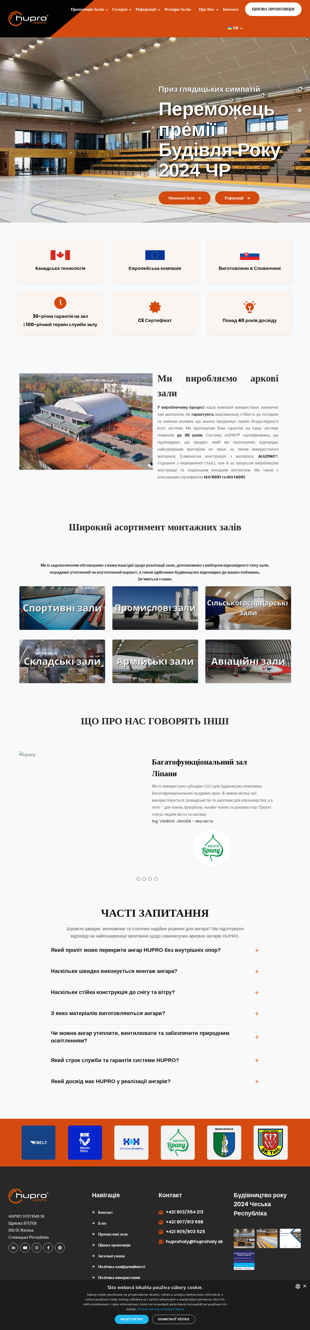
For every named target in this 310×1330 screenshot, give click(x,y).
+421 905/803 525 (185, 1227)
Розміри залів (177, 9)
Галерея (119, 9)
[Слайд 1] (138, 874)
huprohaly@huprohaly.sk (194, 1237)
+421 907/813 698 (184, 1217)
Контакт (231, 9)
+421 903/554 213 (184, 1207)
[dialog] (155, 1305)
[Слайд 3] (150, 874)
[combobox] (297, 1286)
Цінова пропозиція (114, 1240)
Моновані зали (181, 193)
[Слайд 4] (155, 874)
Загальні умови (111, 1251)
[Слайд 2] (144, 874)
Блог (102, 1218)
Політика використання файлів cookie (119, 1276)
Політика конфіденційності (121, 1262)
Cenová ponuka (271, 9)
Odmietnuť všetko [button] (173, 1319)
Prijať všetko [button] (131, 1319)
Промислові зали (113, 1229)
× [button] (304, 1286)
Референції (146, 9)
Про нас (207, 9)
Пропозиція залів (87, 9)
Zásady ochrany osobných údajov (160, 1309)
